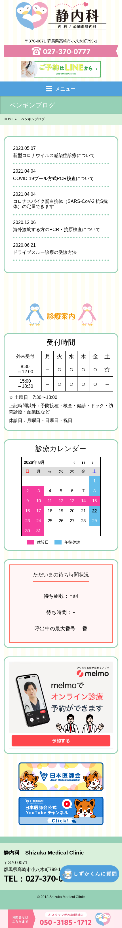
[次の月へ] (94, 462)
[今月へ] (83, 462)
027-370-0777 (67, 51)
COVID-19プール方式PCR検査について (53, 178)
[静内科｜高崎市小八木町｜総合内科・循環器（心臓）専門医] (61, 15)
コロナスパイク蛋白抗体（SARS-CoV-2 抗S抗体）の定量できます (60, 204)
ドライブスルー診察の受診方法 (45, 252)
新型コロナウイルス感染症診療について (56, 155)
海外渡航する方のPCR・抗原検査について (56, 229)
